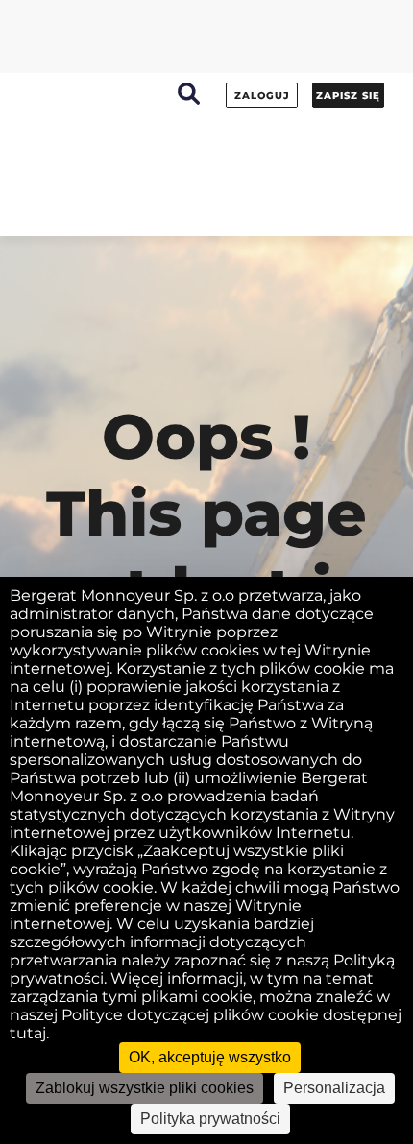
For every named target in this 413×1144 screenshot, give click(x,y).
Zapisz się (348, 95)
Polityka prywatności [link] (210, 1118)
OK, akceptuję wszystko (210, 1057)
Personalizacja (334, 1088)
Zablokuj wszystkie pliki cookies (145, 1088)
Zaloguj (262, 95)
